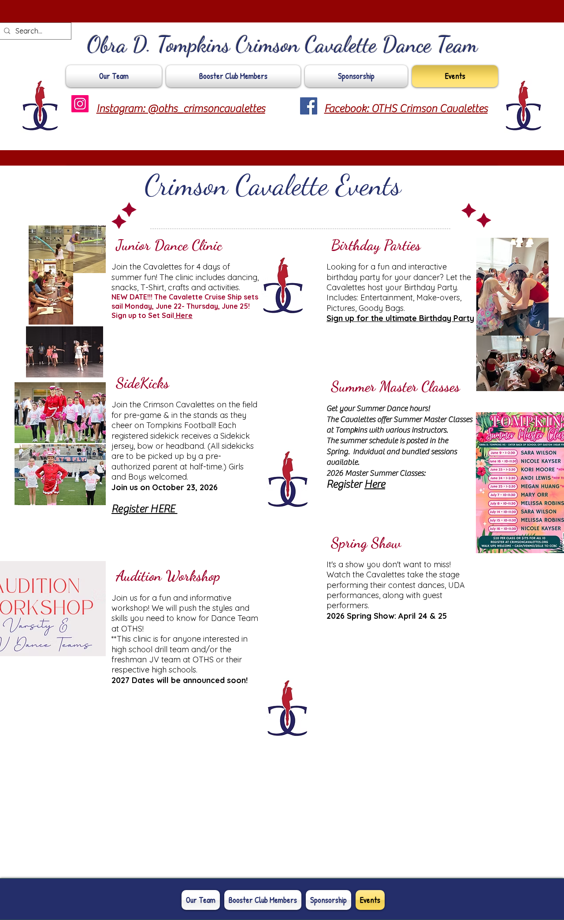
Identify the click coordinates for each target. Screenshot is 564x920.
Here (183, 315)
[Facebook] (308, 106)
